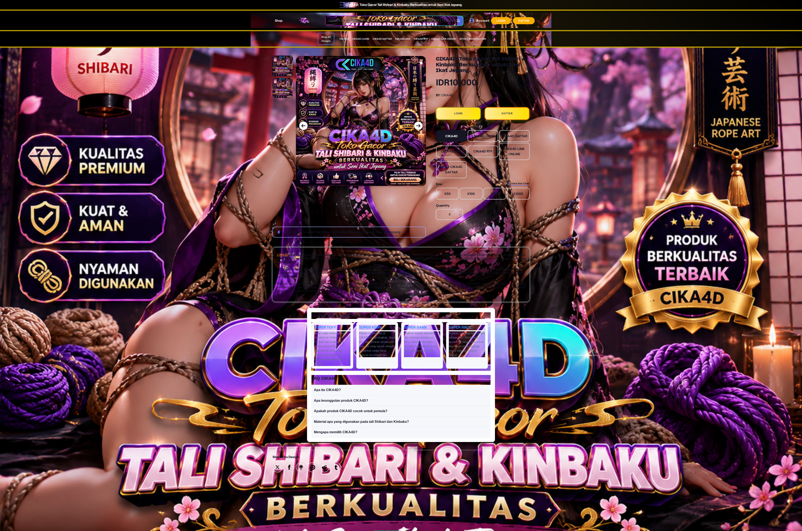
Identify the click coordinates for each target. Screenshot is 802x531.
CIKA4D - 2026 (284, 444)
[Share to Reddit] (324, 467)
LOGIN (500, 20)
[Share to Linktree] (301, 467)
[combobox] (390, 20)
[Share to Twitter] (278, 467)
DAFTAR (523, 20)
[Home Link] (304, 20)
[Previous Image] (303, 126)
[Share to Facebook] (289, 467)
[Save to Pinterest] (313, 467)
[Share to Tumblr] (336, 467)
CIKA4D (282, 255)
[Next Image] (418, 126)
